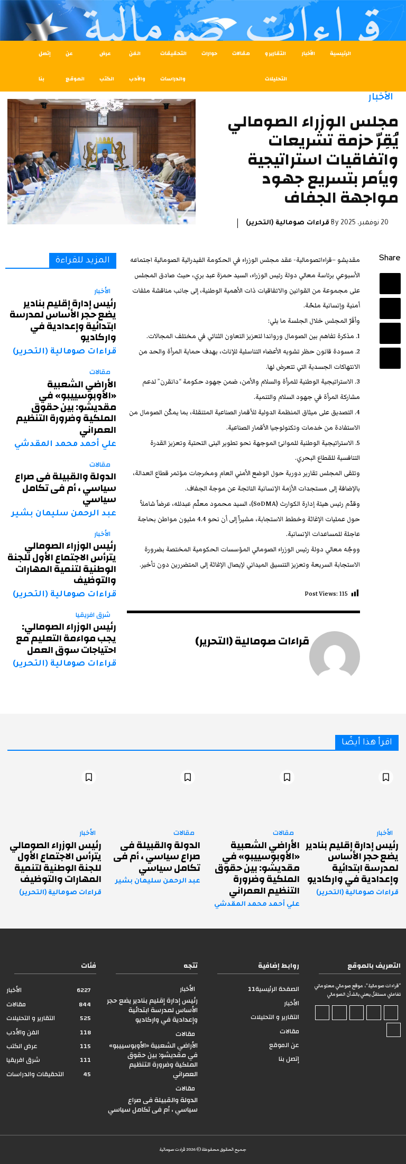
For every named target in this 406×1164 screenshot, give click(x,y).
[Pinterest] (390, 333)
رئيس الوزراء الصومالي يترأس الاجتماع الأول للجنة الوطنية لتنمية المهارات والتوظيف (61, 563)
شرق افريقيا (93, 615)
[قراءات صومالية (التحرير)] (334, 656)
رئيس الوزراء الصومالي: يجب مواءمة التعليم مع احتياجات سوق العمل (66, 638)
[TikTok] (356, 1012)
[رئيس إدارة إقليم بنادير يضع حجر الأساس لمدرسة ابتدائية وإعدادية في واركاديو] (352, 793)
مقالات (99, 372)
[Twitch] (339, 1012)
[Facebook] (390, 283)
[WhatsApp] (390, 358)
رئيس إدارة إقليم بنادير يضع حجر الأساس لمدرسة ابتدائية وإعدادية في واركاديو (63, 321)
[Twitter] (390, 308)
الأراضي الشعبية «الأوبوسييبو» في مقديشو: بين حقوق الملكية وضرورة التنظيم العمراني (66, 407)
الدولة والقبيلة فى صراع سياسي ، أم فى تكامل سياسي (65, 488)
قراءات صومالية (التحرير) (287, 223)
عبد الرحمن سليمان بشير (64, 514)
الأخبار (380, 97)
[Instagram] (373, 1012)
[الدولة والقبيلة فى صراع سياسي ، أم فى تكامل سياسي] (154, 793)
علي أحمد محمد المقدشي (65, 444)
